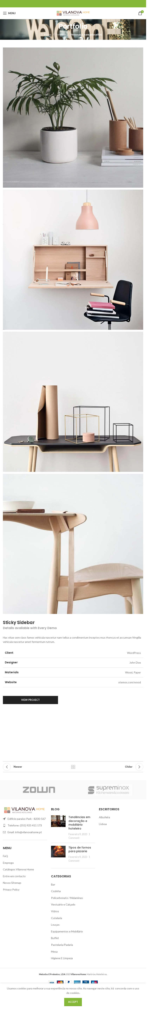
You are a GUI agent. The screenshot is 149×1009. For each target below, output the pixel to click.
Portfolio (60, 34)
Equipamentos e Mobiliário (67, 931)
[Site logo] (73, 13)
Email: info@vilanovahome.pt (25, 832)
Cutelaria (56, 918)
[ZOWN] (38, 789)
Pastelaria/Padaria (62, 944)
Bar (53, 884)
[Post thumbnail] (58, 827)
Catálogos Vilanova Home (18, 869)
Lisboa (103, 824)
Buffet (55, 938)
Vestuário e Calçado (63, 904)
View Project (30, 699)
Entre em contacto (14, 876)
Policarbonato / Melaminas (67, 897)
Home (47, 34)
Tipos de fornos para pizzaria (79, 849)
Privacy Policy (11, 889)
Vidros (55, 911)
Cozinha (56, 891)
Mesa (54, 951)
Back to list (73, 767)
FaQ (5, 856)
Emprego (8, 862)
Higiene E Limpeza (62, 958)
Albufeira (104, 817)
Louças (55, 924)
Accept (73, 1001)
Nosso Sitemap (12, 882)
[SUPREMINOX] (110, 789)
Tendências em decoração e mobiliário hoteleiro (79, 822)
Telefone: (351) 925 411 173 (25, 825)
